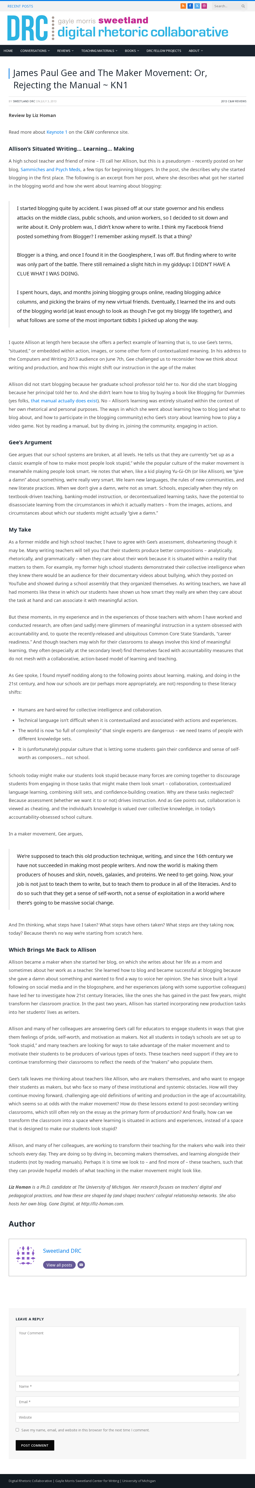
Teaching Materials (97, 50)
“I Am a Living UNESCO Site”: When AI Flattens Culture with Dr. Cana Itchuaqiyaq (91, 6)
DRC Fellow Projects (164, 50)
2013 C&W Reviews (233, 101)
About (194, 50)
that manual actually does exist (64, 401)
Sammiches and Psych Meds (50, 169)
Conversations (33, 50)
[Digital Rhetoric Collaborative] (117, 28)
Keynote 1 (57, 132)
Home (8, 50)
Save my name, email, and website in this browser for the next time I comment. (85, 1430)
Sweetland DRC (24, 101)
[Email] (81, 1264)
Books (130, 50)
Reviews (63, 50)
